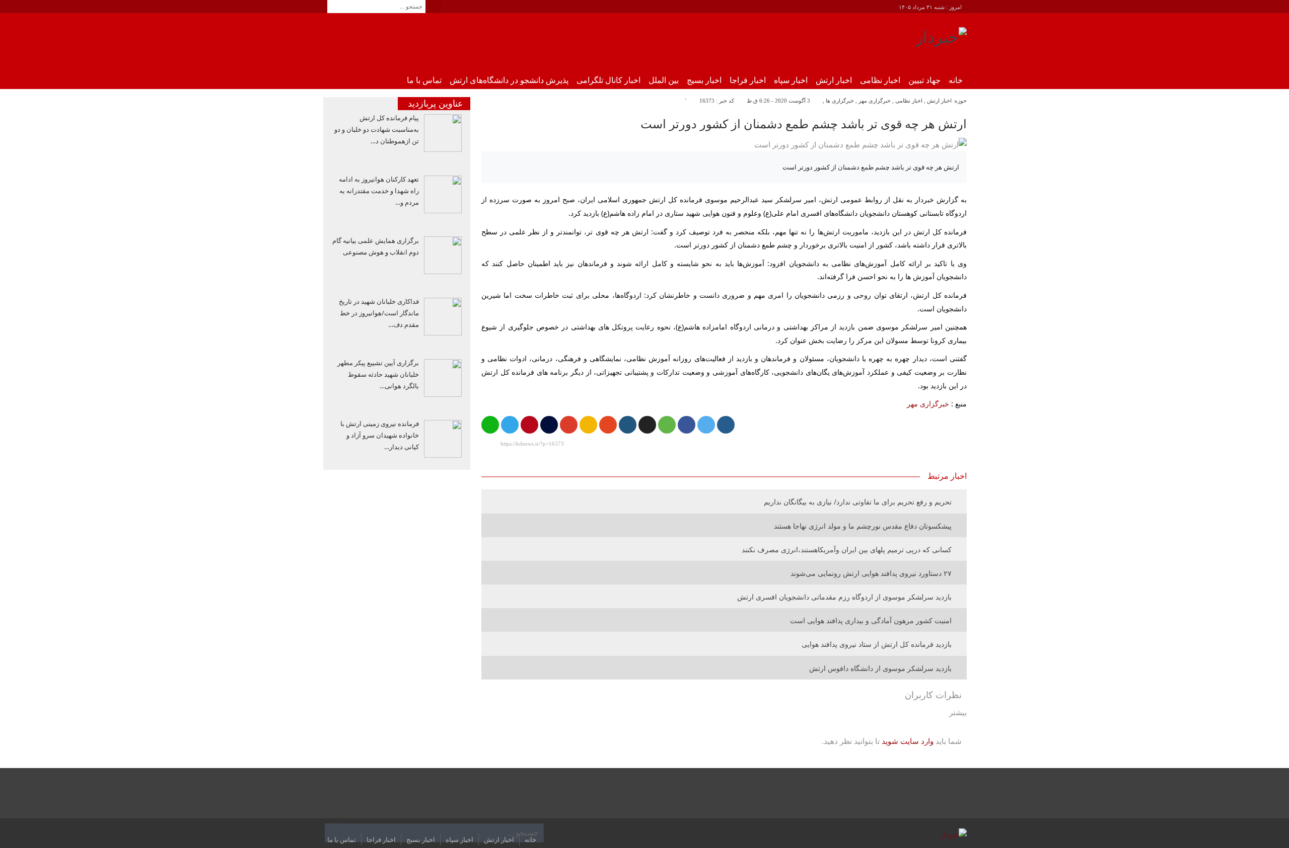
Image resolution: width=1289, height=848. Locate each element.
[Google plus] (569, 425)
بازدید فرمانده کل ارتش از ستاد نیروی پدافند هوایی (877, 644)
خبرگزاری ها (840, 101)
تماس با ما (424, 80)
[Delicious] (647, 425)
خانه (956, 80)
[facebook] (686, 425)
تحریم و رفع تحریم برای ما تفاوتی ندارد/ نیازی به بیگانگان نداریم (858, 501)
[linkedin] (627, 425)
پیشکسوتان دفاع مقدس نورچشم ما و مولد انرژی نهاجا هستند (863, 526)
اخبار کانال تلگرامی (608, 80)
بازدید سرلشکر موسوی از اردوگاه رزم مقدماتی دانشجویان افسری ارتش (844, 597)
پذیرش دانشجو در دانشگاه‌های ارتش (509, 80)
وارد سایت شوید (908, 741)
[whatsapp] (490, 425)
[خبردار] (941, 41)
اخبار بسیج (704, 80)
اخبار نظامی (880, 80)
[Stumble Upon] (608, 425)
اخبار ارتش (834, 80)
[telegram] (510, 425)
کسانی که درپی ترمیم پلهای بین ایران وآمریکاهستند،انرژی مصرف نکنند (847, 549)
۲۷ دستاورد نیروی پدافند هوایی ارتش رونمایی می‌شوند (871, 573)
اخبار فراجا (748, 80)
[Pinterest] (529, 425)
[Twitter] (706, 425)
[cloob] (667, 425)
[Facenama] (549, 425)
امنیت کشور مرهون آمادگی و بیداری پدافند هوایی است (871, 620)
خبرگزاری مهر (874, 101)
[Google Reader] (588, 425)
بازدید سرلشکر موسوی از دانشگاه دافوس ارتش (880, 668)
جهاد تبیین (924, 80)
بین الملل (664, 80)
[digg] (726, 425)
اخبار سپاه (791, 80)
